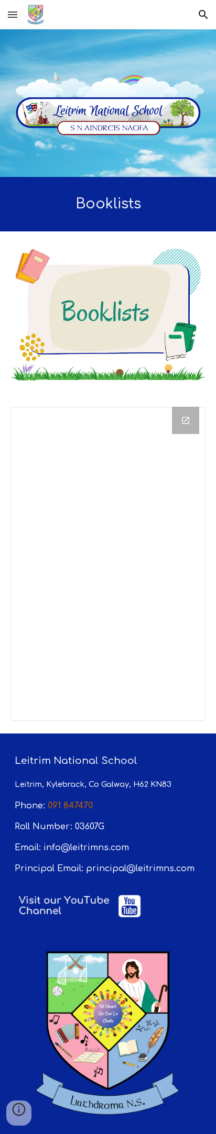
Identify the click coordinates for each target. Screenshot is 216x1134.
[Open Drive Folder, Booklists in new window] (185, 420)
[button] (12, 14)
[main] (108, 204)
